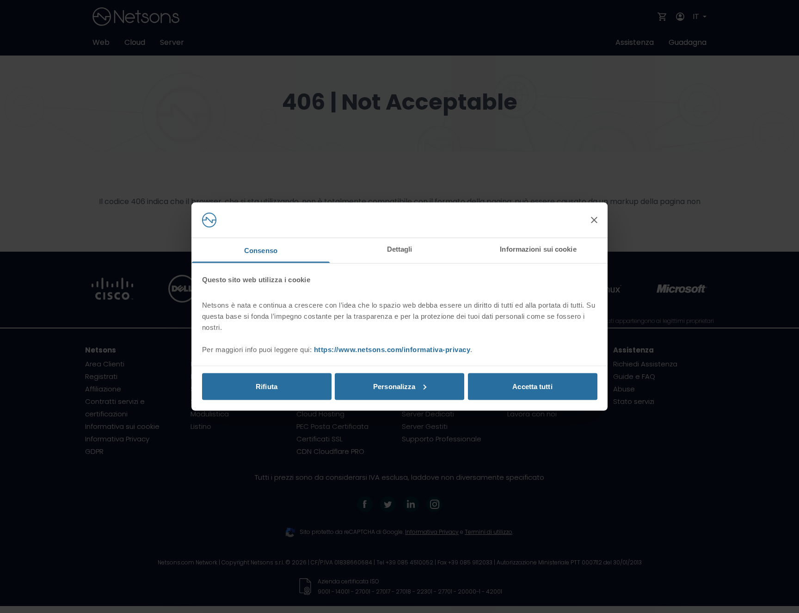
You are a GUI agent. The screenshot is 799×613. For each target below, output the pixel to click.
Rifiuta (266, 386)
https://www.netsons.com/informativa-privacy (392, 349)
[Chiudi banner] (594, 220)
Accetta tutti (532, 386)
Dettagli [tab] (399, 249)
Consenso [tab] (260, 250)
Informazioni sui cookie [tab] (538, 249)
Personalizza (394, 386)
